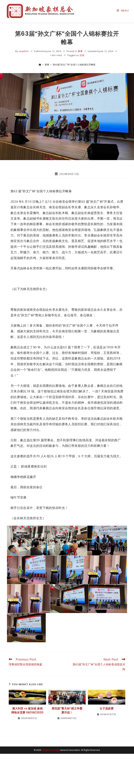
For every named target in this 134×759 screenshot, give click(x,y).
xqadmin (24, 51)
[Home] (40, 64)
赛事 (80, 51)
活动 (82, 55)
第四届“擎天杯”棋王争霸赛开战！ (67, 710)
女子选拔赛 (107, 708)
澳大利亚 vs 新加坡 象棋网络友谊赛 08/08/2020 (27, 710)
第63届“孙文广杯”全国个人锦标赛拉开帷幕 (74, 64)
